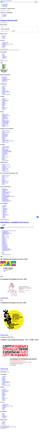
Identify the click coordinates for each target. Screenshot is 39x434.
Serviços (3, 124)
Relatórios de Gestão (5, 199)
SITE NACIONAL (5, 231)
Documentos (4, 116)
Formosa (3, 392)
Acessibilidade (4, 14)
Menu (1, 59)
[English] (2, 10)
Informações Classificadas (6, 195)
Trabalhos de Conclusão (6, 250)
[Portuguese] (1, 10)
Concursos (3, 58)
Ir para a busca (4, 5)
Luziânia (3, 397)
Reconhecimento (4, 243)
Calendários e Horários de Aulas (7, 249)
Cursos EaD (4, 77)
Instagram (3, 422)
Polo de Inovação (5, 134)
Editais (3, 119)
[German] (5, 10)
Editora (4, 213)
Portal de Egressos (5, 154)
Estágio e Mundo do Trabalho (6, 151)
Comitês (3, 90)
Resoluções (4, 241)
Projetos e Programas (5, 118)
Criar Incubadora (4, 152)
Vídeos (4, 217)
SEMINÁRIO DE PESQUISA (7, 233)
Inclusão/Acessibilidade (5, 122)
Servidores (3, 194)
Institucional (4, 188)
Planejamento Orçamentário (6, 166)
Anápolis (3, 99)
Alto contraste (4, 15)
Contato (3, 47)
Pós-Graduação (4, 136)
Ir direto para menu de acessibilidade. (6, 0)
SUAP (3, 46)
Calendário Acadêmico (5, 120)
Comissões (4, 89)
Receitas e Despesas (5, 169)
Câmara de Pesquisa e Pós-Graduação (8, 140)
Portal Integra (5, 211)
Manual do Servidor (5, 182)
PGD (3, 81)
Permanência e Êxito (5, 121)
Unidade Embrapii (5, 135)
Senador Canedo (4, 398)
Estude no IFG (4, 57)
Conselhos (3, 88)
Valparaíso (3, 109)
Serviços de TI (5, 209)
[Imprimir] (4, 224)
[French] (3, 10)
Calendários (4, 205)
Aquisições (4, 167)
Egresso (3, 54)
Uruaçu (3, 108)
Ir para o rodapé (5, 6)
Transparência (4, 45)
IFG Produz (4, 212)
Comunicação (4, 43)
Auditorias (3, 191)
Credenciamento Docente (6, 248)
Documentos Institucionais (6, 79)
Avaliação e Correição (5, 201)
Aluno (3, 413)
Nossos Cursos (4, 76)
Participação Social (5, 190)
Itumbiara (3, 105)
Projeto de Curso (4, 245)
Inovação (4, 210)
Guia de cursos (4, 56)
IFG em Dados (4, 78)
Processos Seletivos (5, 114)
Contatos (3, 93)
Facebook (3, 421)
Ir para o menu (4, 4)
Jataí (3, 106)
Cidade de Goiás (4, 391)
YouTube (3, 424)
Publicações (4, 244)
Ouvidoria (3, 406)
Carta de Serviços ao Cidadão (6, 200)
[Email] (3, 225)
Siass (3, 183)
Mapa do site (4, 16)
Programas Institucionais (6, 132)
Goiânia (3, 102)
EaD (3, 207)
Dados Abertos (5, 208)
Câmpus (3, 87)
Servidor (3, 55)
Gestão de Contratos (5, 168)
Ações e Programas (5, 189)
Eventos (3, 137)
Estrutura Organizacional (6, 115)
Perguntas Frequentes (5, 125)
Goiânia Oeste (4, 103)
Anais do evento (4, 335)
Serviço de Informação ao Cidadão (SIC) (8, 196)
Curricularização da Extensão (6, 150)
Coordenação (4, 239)
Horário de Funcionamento (6, 94)
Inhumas (3, 104)
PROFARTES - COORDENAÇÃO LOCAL (14, 222)
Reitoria (3, 86)
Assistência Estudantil (5, 147)
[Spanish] (7, 10)
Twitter (3, 423)
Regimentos (4, 242)
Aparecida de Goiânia (5, 100)
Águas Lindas (4, 98)
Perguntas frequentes (5, 42)
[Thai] (9, 10)
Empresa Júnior (4, 153)
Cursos (3, 113)
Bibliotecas (4, 206)
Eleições (3, 92)
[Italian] (6, 10)
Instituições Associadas (5, 237)
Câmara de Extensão (5, 156)
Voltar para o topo (3, 371)
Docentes (3, 238)
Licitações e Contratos (5, 193)
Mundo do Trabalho (6, 214)
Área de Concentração (5, 235)
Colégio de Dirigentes (5, 381)
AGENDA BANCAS (5, 232)
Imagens (4, 216)
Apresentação (4, 85)
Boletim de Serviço (5, 198)
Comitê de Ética (4, 247)
